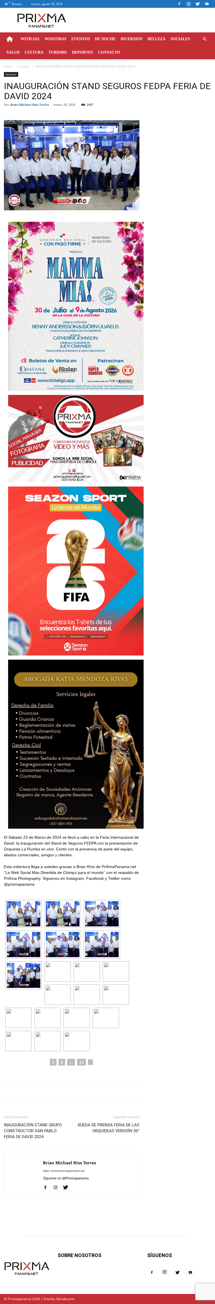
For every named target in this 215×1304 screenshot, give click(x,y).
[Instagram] (188, 4)
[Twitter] (197, 4)
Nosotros (55, 39)
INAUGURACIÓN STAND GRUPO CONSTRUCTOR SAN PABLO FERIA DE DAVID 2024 (33, 1130)
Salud (13, 52)
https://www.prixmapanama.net (64, 1170)
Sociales (180, 39)
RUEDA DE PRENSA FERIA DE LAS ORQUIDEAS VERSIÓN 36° (108, 1127)
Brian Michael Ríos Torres (29, 104)
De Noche (105, 39)
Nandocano (65, 1298)
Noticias (29, 39)
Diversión (131, 39)
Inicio (8, 66)
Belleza (156, 39)
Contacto (109, 52)
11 (81, 1062)
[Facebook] (179, 4)
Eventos (80, 39)
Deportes (82, 52)
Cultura (34, 52)
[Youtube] (207, 4)
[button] (204, 39)
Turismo (57, 52)
